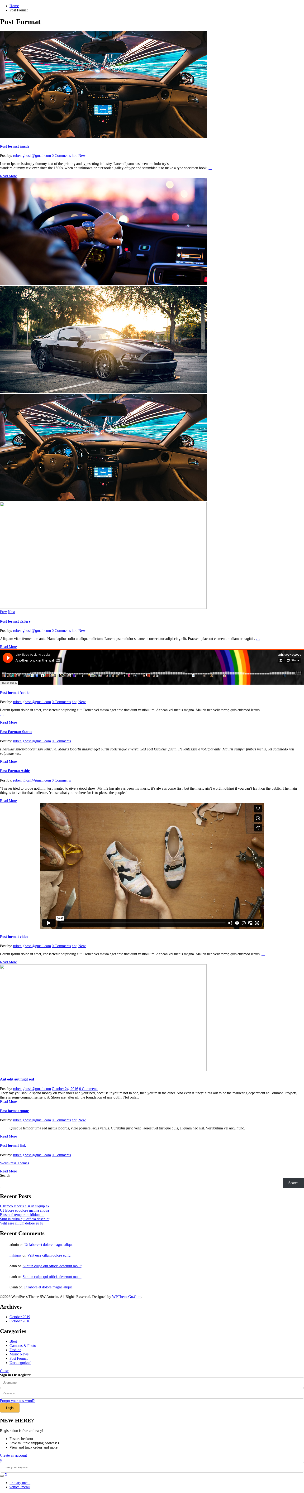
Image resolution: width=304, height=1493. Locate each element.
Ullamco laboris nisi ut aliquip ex (24, 1206)
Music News (19, 1354)
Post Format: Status (16, 732)
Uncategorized (20, 1363)
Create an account (13, 1455)
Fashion (15, 1350)
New (82, 156)
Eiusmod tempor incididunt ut (22, 1215)
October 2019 (20, 1317)
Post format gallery (15, 621)
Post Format (19, 1358)
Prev (3, 612)
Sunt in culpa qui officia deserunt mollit (52, 1266)
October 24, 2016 (65, 1089)
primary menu (20, 1483)
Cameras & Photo (23, 1346)
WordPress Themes (14, 1163)
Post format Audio (14, 693)
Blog (13, 1341)
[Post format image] (103, 137)
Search (5, 1175)
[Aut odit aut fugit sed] (103, 1070)
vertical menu (20, 1487)
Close (4, 1371)
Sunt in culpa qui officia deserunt (24, 1219)
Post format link (13, 1145)
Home (14, 6)
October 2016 (20, 1321)
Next (11, 612)
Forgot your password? (17, 1401)
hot (74, 156)
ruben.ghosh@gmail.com (32, 156)
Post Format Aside (15, 771)
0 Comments (61, 156)
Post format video (14, 937)
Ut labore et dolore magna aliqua (24, 1210)
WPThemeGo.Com (126, 1297)
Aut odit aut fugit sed (17, 1079)
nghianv (16, 1255)
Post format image (14, 146)
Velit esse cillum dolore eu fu (21, 1223)
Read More (8, 176)
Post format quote (14, 1111)
